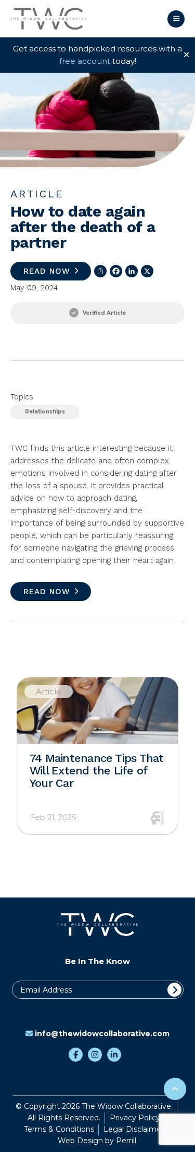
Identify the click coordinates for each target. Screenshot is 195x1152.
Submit (174, 990)
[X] (145, 271)
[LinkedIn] (130, 271)
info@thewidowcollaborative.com (102, 1033)
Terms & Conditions (59, 1129)
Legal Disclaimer (133, 1129)
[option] (97, 756)
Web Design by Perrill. (98, 1140)
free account (84, 61)
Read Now (46, 271)
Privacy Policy (135, 1117)
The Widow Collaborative (48, 19)
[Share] (99, 271)
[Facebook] (114, 271)
